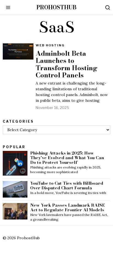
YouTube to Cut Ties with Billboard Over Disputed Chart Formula (66, 185)
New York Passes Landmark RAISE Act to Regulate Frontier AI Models (67, 207)
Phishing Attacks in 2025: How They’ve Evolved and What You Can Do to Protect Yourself (67, 158)
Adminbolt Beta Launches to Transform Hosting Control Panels (66, 64)
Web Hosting (50, 45)
